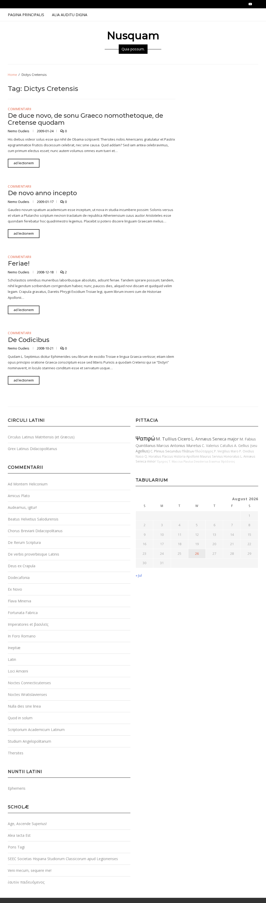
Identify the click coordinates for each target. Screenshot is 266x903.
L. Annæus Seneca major (215, 439)
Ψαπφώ (145, 438)
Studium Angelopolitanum (29, 741)
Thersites (15, 752)
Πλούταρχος (204, 451)
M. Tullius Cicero (173, 439)
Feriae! (19, 263)
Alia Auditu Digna (69, 14)
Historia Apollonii (186, 456)
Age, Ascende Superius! (27, 823)
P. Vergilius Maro (226, 451)
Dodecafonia (19, 577)
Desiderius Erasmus (207, 461)
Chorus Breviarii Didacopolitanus (35, 530)
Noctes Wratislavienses (27, 694)
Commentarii (19, 109)
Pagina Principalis (26, 14)
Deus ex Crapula (21, 565)
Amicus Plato (19, 495)
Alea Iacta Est (19, 835)
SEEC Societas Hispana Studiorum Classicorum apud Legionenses (63, 858)
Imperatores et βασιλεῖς (28, 624)
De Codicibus (28, 340)
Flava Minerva (19, 600)
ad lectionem (24, 163)
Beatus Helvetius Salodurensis (33, 519)
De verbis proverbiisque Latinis (33, 554)
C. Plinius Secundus (165, 451)
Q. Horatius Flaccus (158, 456)
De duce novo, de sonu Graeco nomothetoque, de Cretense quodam (85, 119)
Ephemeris (16, 788)
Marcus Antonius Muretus (178, 445)
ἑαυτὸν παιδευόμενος (26, 882)
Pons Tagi (16, 847)
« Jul (139, 575)
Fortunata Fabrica (23, 612)
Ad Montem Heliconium (28, 484)
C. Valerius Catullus (217, 445)
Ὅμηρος (162, 461)
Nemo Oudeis (19, 131)
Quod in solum (20, 717)
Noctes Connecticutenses (29, 682)
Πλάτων (188, 451)
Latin (12, 659)
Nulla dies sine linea (24, 706)
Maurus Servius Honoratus (220, 456)
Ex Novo (15, 589)
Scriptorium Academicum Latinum (36, 729)
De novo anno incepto (42, 193)
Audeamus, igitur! (22, 507)
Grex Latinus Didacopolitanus (32, 448)
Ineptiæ (14, 647)
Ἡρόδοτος (228, 461)
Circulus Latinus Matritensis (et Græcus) (41, 436)
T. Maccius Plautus (181, 461)
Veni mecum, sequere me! (29, 870)
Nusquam (133, 35)
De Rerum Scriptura (24, 542)
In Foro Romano (22, 636)
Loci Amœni (18, 671)
